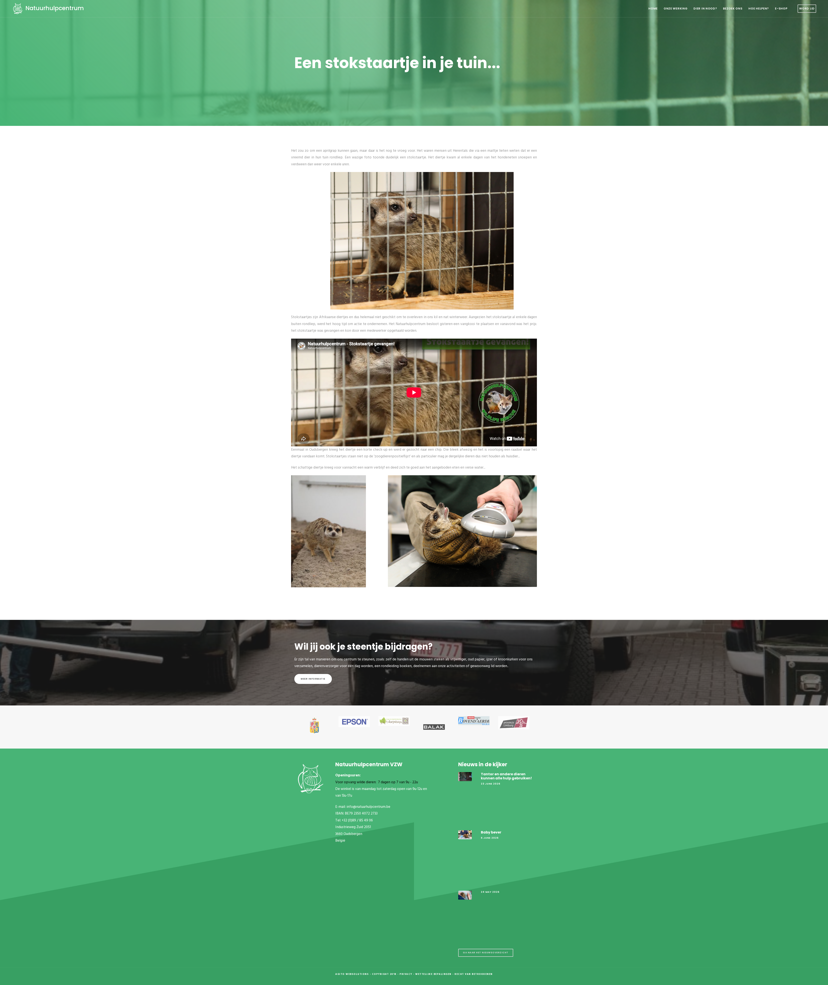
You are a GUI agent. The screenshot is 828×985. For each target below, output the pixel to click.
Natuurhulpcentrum (54, 8)
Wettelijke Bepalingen (433, 974)
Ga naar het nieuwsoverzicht (485, 952)
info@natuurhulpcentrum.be (368, 807)
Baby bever (491, 832)
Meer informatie (313, 678)
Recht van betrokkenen (474, 974)
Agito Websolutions (352, 974)
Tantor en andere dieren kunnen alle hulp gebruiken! (506, 776)
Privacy (406, 974)
